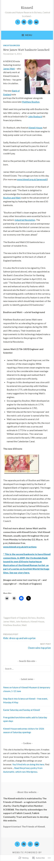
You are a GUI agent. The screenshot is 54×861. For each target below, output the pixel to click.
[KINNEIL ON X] (17, 844)
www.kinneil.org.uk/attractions (20, 546)
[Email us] (36, 22)
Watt (24, 625)
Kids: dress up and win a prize (19, 636)
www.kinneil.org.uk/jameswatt (32, 179)
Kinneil (27, 8)
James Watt (9, 68)
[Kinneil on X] (17, 22)
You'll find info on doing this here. (28, 764)
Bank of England (19, 617)
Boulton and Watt (12, 197)
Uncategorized (11, 45)
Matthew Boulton (30, 101)
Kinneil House (35, 127)
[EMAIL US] (36, 844)
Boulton (40, 617)
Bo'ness (32, 617)
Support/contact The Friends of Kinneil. (24, 826)
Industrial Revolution (25, 219)
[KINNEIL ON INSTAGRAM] (30, 844)
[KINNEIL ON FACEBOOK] (23, 844)
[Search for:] (27, 668)
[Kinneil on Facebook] (23, 22)
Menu (28, 35)
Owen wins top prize (39, 646)
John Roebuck (35, 116)
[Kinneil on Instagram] (30, 22)
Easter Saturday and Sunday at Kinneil (21, 709)
